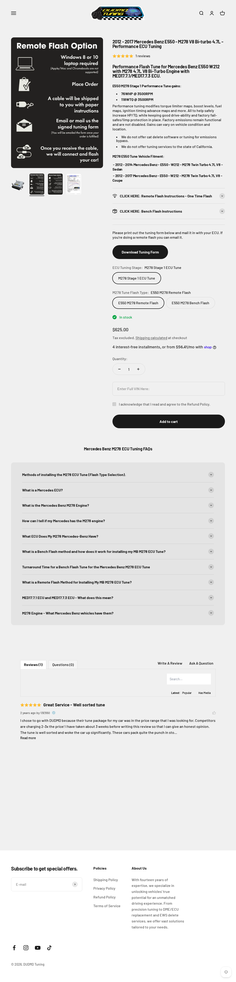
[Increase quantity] (138, 369)
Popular (187, 692)
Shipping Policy (105, 879)
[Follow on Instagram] (26, 948)
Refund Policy (104, 897)
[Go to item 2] (37, 185)
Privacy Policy (104, 888)
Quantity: (119, 358)
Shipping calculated (151, 337)
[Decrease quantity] (119, 369)
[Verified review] (54, 713)
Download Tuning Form (140, 252)
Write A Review (170, 663)
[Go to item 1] (18, 185)
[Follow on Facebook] (14, 948)
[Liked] (214, 713)
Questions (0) (63, 664)
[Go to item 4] (73, 185)
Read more (28, 738)
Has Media (204, 692)
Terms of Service (107, 906)
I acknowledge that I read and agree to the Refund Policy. (164, 404)
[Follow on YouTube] (38, 948)
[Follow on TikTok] (49, 948)
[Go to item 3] (55, 185)
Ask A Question (201, 663)
